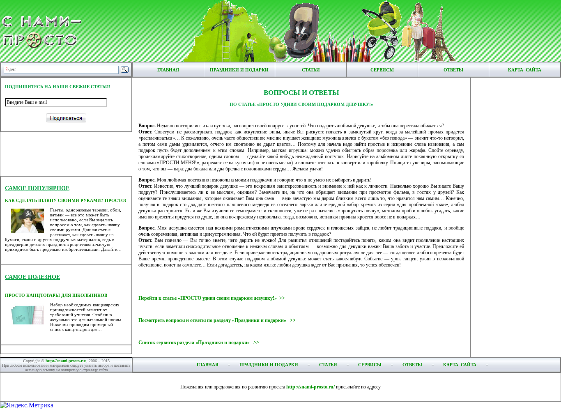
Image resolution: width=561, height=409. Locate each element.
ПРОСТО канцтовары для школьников (56, 295)
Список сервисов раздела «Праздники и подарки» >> (198, 342)
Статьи (311, 69)
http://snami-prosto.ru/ (66, 360)
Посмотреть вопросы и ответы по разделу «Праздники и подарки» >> (217, 320)
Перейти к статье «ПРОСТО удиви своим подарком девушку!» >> (211, 298)
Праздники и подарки (239, 69)
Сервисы (382, 69)
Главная (168, 69)
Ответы (453, 69)
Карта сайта (524, 69)
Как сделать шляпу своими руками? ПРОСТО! (65, 200)
